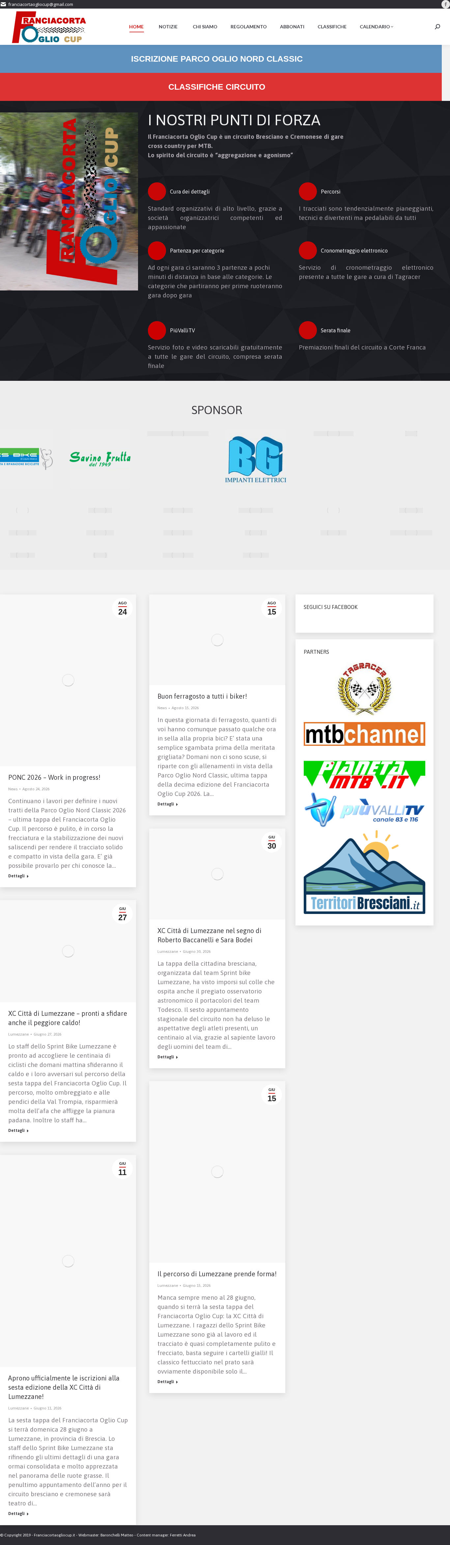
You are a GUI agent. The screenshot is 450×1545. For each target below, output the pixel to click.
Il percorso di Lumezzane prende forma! (217, 1274)
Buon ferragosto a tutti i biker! (202, 696)
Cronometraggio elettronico (354, 251)
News (12, 789)
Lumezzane (167, 951)
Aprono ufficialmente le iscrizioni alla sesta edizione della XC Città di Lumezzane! (64, 1387)
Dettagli (16, 876)
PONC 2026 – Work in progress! (54, 777)
